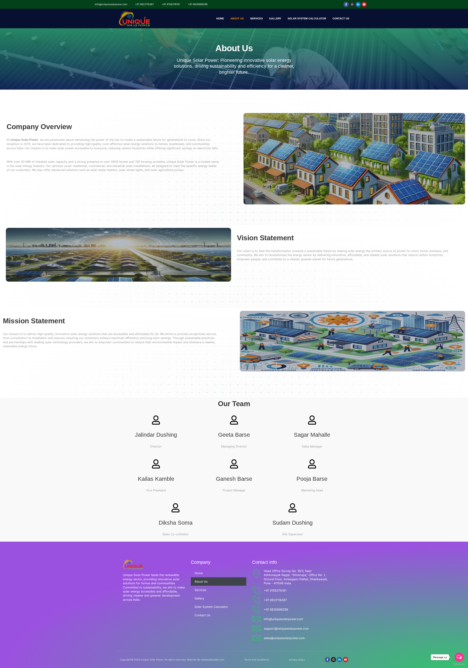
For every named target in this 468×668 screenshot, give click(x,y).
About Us (237, 18)
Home (220, 18)
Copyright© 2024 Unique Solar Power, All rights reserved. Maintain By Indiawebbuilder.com (172, 659)
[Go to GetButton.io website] (459, 664)
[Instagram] (352, 4)
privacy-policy (297, 659)
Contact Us (341, 18)
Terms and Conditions (256, 659)
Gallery (275, 18)
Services (256, 18)
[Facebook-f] (346, 4)
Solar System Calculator (307, 18)
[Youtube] (364, 4)
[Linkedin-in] (358, 4)
